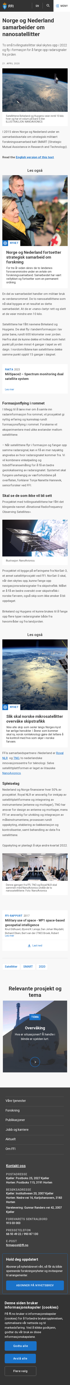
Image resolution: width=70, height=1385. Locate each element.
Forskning (13, 1110)
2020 (42, 966)
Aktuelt (11, 1139)
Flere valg (20, 1371)
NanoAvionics (11, 773)
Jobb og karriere (17, 1129)
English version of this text (35, 157)
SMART (28, 966)
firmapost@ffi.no (17, 1245)
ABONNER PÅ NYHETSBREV (35, 1285)
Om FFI (10, 1149)
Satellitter (11, 966)
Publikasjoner (15, 1120)
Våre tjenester (16, 1101)
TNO (16, 758)
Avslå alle (20, 1358)
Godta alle (20, 1346)
